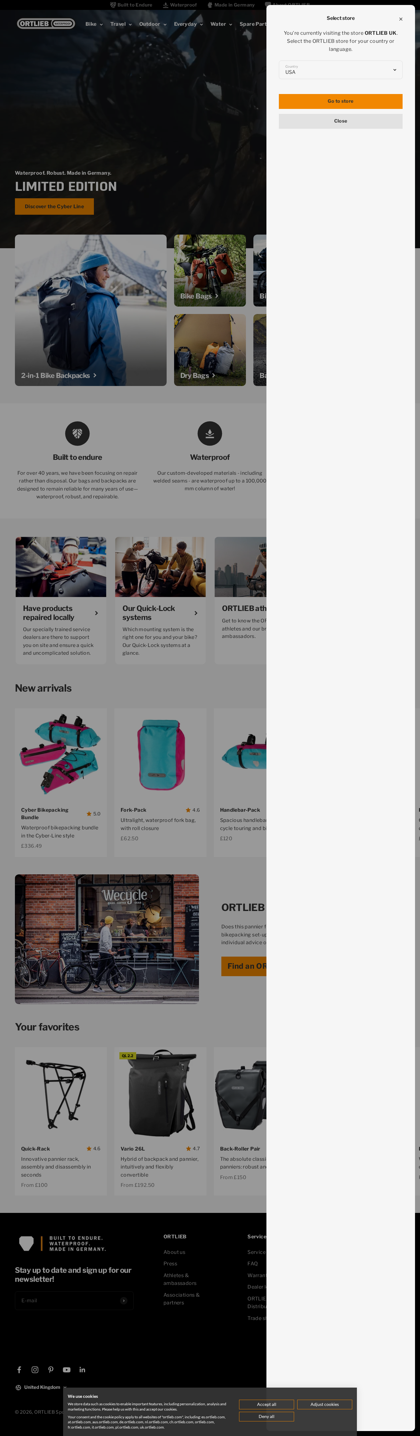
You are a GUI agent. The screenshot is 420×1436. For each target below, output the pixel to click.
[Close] (401, 19)
